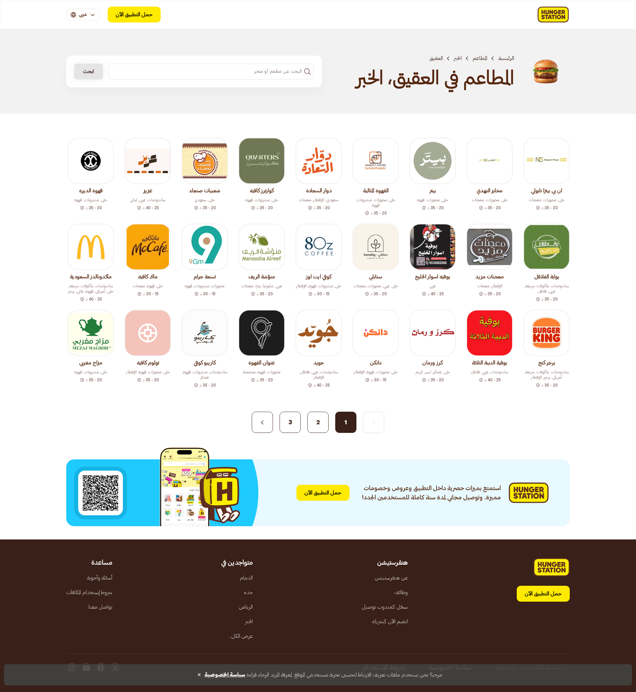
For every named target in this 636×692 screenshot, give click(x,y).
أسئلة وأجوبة (99, 577)
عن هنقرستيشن (391, 577)
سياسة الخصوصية (224, 674)
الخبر (458, 58)
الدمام (246, 577)
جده (248, 592)
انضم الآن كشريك (390, 621)
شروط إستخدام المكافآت (89, 592)
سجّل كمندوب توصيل (385, 607)
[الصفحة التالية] (262, 422)
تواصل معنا (100, 607)
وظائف (401, 592)
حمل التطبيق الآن (134, 14)
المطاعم (480, 58)
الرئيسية (506, 58)
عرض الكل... (240, 636)
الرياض (246, 607)
